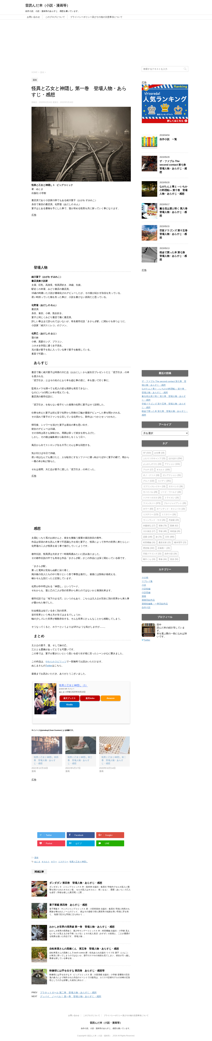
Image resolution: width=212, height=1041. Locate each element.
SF (147, 453)
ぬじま (37, 861)
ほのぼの (175, 458)
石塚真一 (164, 548)
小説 (144, 585)
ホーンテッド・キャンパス (171, 509)
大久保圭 (149, 531)
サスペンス (176, 486)
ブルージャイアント (175, 503)
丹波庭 (174, 520)
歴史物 (148, 548)
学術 (163, 531)
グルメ (148, 481)
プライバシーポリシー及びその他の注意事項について (96, 17)
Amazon (111, 698)
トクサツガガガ (152, 497)
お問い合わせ (33, 17)
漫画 (36, 857)
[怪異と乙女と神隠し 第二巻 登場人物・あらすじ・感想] (114, 745)
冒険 (163, 525)
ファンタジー (151, 503)
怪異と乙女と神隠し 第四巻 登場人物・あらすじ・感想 (46, 760)
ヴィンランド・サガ (154, 520)
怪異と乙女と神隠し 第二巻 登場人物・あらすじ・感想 (113, 760)
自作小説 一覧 (168, 139)
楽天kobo (90, 698)
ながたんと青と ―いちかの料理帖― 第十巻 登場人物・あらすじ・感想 (173, 190)
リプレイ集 (147, 581)
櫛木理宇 (180, 542)
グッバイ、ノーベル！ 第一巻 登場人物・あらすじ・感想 (70, 996)
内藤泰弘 (149, 525)
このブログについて (55, 17)
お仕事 (159, 453)
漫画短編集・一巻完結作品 (155, 603)
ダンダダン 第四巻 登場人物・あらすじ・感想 (75, 882)
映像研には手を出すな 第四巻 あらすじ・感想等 (77, 970)
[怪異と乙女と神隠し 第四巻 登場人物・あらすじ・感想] (47, 745)
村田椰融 (149, 542)
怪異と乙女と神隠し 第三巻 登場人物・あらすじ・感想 (80, 760)
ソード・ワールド (171, 492)
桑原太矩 (165, 542)
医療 (174, 525)
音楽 (174, 559)
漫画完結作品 (148, 600)
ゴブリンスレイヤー (154, 486)
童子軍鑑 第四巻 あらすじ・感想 (68, 904)
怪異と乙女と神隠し (79, 861)
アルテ (148, 469)
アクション (172, 464)
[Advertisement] (106, 43)
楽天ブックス (69, 698)
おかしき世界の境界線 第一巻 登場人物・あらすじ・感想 (82, 926)
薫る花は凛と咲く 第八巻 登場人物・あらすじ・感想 (175, 212)
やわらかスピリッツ (55, 661)
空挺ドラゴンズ (152, 553)
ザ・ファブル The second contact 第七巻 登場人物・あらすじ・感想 (174, 166)
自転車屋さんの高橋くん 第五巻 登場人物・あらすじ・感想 (84, 948)
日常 (169, 537)
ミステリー (63, 861)
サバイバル (150, 492)
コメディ (164, 481)
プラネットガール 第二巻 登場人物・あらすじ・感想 (68, 992)
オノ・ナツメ (151, 475)
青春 (163, 559)
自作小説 (171, 553)
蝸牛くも (149, 559)
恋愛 (147, 537)
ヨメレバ (71, 689)
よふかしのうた (152, 464)
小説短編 (146, 588)
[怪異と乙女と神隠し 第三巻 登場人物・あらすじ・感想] (80, 745)
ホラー (54, 861)
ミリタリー (169, 514)
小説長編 (146, 592)
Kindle (69, 704)
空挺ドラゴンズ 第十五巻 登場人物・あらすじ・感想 (175, 234)
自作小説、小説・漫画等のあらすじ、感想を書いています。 (106, 1028)
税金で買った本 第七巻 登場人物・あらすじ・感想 (173, 256)
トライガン (172, 497)
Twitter (48, 665)
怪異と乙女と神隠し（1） (73, 685)
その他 (145, 577)
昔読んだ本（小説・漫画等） (47, 5)
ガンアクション (172, 475)
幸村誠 (175, 531)
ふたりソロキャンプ (154, 458)
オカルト (46, 861)
